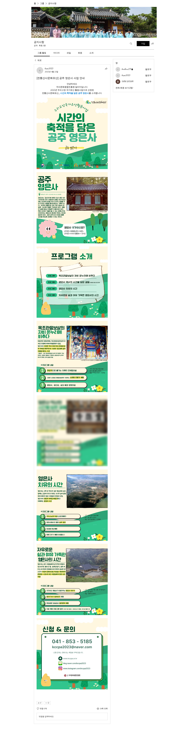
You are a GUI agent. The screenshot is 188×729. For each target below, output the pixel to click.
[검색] (130, 43)
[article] (72, 394)
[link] (41, 53)
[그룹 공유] (152, 43)
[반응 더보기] (47, 703)
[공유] (106, 68)
